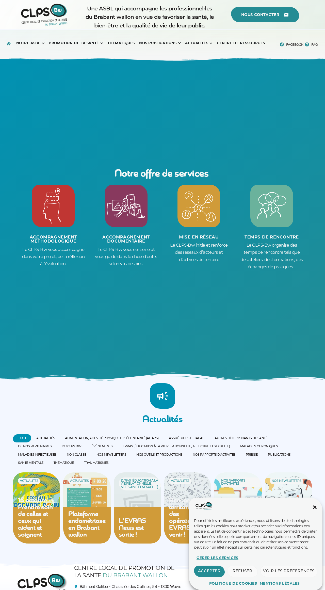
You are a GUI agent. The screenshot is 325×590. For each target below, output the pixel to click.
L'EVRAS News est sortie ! (132, 528)
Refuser (242, 571)
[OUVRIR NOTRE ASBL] (43, 43)
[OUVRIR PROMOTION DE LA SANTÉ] (101, 43)
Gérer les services (217, 557)
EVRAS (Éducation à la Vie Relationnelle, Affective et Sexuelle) (139, 484)
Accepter (209, 571)
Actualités (29, 481)
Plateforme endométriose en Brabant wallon (86, 524)
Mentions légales (280, 583)
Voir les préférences (289, 571)
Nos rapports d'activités (233, 482)
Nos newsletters (287, 481)
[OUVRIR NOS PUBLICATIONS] (179, 43)
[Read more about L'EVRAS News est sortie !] (137, 508)
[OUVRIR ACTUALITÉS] (211, 43)
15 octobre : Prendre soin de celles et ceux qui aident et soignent (35, 517)
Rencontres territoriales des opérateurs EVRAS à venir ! (185, 517)
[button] (314, 507)
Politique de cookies (233, 583)
